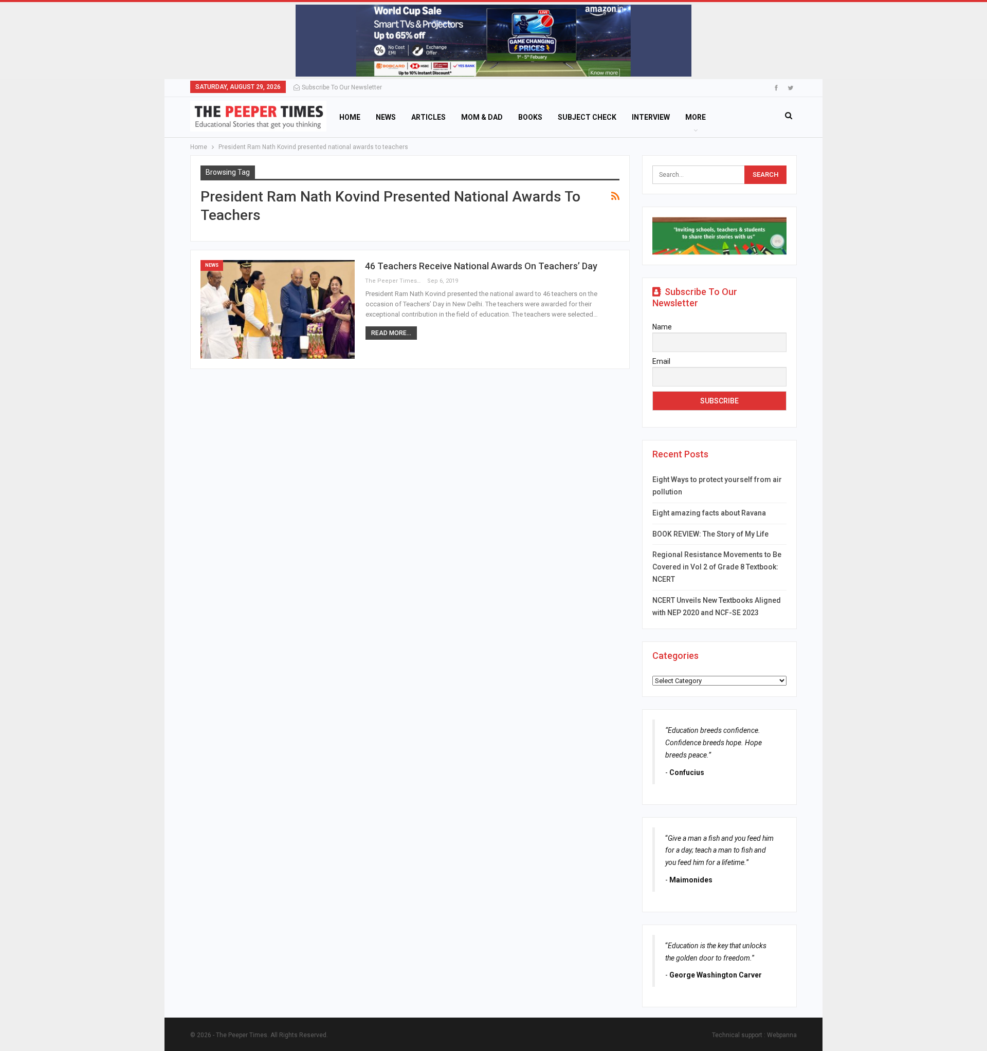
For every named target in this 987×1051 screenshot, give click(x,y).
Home (349, 117)
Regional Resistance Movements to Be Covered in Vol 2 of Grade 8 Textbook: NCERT (716, 566)
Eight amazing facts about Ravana (709, 513)
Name (662, 327)
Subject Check (587, 117)
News (386, 117)
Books (530, 117)
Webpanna (782, 1035)
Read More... (391, 333)
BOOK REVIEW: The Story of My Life (710, 534)
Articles (428, 117)
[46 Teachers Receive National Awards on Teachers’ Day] (277, 309)
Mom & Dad (482, 117)
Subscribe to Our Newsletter (342, 87)
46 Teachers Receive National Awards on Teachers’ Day (481, 266)
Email (661, 361)
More (695, 117)
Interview (651, 117)
